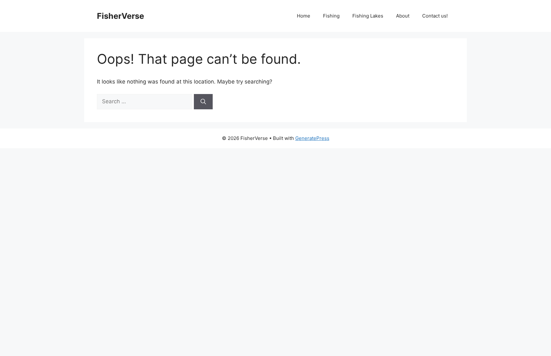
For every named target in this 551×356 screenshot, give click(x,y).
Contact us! (435, 16)
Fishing (331, 16)
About (402, 16)
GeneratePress (312, 138)
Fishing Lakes (367, 16)
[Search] (203, 101)
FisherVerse (120, 16)
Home (303, 16)
